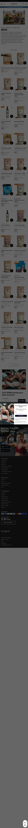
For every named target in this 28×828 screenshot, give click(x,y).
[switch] (25, 825)
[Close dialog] (27, 404)
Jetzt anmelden (21, 415)
